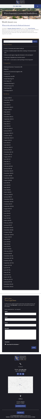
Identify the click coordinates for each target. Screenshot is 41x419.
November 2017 (8, 258)
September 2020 (8, 178)
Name (6, 311)
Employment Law (8, 76)
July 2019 (6, 211)
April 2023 (6, 126)
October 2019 (7, 204)
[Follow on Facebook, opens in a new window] (18, 374)
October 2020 (7, 175)
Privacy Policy (16, 416)
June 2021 (6, 159)
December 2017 (8, 256)
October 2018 (7, 232)
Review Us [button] (20, 412)
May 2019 (6, 215)
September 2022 (8, 138)
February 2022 (7, 147)
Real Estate (7, 88)
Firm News (6, 81)
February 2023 (7, 128)
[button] (37, 6)
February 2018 (7, 251)
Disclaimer (7, 341)
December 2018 (8, 227)
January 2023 (7, 131)
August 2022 (7, 140)
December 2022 (8, 133)
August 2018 (7, 237)
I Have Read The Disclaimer (12, 344)
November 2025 (8, 100)
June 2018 (6, 241)
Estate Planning (31, 28)
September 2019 (8, 206)
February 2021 (7, 166)
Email (6, 317)
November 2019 (8, 201)
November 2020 (8, 173)
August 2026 (7, 97)
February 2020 (7, 194)
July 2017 (6, 267)
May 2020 (6, 187)
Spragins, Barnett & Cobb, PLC (14, 28)
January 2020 (7, 197)
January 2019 (7, 225)
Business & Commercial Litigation (12, 71)
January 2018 (7, 253)
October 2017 (7, 260)
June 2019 (6, 213)
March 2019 (7, 220)
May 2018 (6, 244)
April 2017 (6, 274)
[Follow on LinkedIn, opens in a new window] (23, 374)
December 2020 (8, 171)
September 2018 (8, 234)
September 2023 (8, 119)
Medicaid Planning (8, 83)
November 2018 (8, 230)
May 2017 (6, 272)
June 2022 (6, 142)
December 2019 (8, 199)
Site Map (12, 416)
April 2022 (6, 145)
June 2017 (6, 270)
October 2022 (7, 135)
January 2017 (7, 281)
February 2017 (7, 279)
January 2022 (7, 149)
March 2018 (7, 248)
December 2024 (8, 107)
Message (7, 328)
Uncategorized (7, 90)
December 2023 (8, 116)
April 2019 (6, 218)
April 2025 (6, 105)
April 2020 (6, 189)
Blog (5, 69)
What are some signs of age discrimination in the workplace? (18, 55)
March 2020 (7, 192)
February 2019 (7, 223)
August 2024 (7, 109)
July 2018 (6, 239)
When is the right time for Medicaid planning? (16, 25)
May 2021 (6, 161)
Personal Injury (8, 85)
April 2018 (6, 246)
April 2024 (6, 114)
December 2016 (8, 284)
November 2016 (8, 286)
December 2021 (8, 152)
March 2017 (7, 277)
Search (35, 41)
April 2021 (6, 164)
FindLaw (33, 416)
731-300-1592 (17, 6)
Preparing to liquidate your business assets (14, 57)
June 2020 (6, 185)
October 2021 (7, 154)
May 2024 (6, 112)
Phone (6, 322)
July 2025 (6, 102)
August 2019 (7, 208)
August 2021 (7, 156)
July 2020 (6, 182)
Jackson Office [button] (20, 406)
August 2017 (7, 265)
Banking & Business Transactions (12, 67)
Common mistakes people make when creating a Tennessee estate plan (20, 51)
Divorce (6, 74)
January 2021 (7, 168)
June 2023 (6, 121)
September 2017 (8, 263)
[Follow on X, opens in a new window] (20, 374)
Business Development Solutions (25, 416)
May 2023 (6, 123)
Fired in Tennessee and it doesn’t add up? (14, 48)
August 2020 (7, 180)
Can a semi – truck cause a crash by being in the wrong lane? (18, 59)
